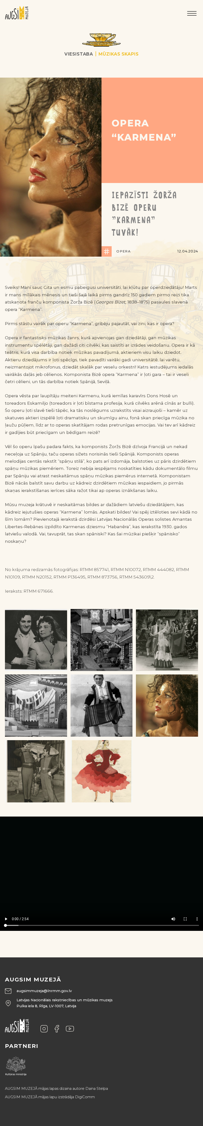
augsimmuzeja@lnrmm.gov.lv (44, 991)
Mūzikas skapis (118, 54)
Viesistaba (78, 54)
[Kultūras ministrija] (16, 1065)
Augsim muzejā (33, 979)
